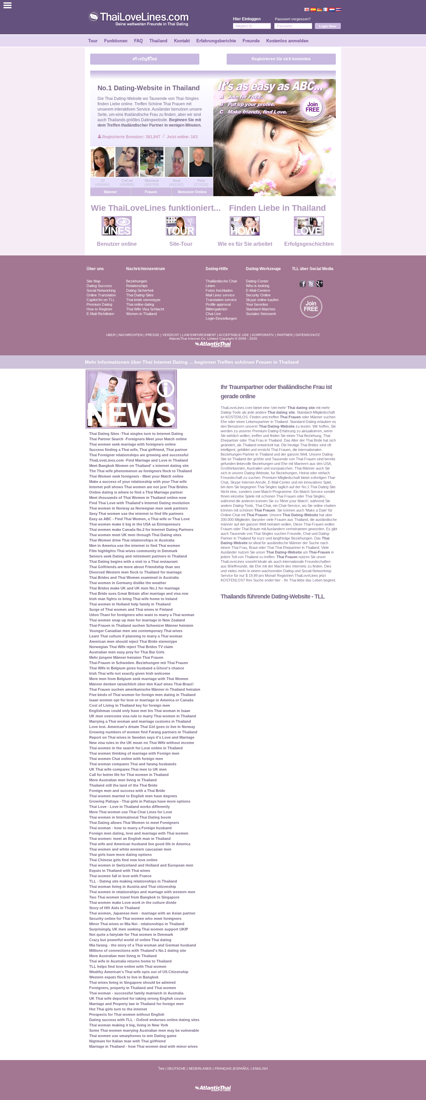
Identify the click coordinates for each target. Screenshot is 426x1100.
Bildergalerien (216, 309)
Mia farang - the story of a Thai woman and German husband (142, 945)
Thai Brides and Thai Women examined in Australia (134, 577)
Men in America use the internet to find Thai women (134, 546)
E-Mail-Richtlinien (100, 314)
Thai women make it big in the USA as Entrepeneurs (134, 524)
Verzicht (170, 335)
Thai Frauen (174, 104)
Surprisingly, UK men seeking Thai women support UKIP (138, 929)
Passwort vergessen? (293, 19)
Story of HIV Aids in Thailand (114, 908)
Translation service (221, 300)
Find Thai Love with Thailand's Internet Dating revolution (139, 503)
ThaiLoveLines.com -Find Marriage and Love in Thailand (138, 460)
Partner (285, 335)
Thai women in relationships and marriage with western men (142, 892)
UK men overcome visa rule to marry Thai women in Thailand (142, 716)
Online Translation (101, 295)
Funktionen (115, 40)
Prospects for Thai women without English (126, 1014)
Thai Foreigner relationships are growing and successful (138, 455)
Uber (110, 335)
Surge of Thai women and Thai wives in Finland (131, 609)
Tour (93, 40)
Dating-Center (257, 281)
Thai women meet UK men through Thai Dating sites (135, 535)
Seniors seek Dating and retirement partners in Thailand (138, 556)
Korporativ (263, 335)
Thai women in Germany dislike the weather (127, 583)
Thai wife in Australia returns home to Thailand (130, 961)
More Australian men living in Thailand (123, 780)
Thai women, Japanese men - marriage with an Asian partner (142, 913)
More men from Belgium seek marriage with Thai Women (138, 679)
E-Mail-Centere (258, 290)
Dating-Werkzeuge (263, 268)
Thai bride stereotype (143, 300)
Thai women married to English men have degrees (133, 796)
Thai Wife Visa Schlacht (145, 309)
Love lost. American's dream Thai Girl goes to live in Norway (142, 727)
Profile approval (218, 304)
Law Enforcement (199, 335)
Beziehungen (136, 281)
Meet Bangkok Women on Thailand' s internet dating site (139, 466)
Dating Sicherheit (139, 290)
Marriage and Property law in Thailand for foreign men (136, 1004)
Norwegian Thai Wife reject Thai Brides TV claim (131, 647)
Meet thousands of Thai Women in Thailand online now (137, 498)
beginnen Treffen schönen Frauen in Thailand (246, 362)
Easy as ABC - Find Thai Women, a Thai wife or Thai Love (139, 519)
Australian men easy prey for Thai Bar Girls (126, 652)
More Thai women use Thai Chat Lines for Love (130, 812)
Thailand (158, 40)
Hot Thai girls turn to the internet (118, 1009)
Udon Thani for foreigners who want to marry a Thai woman (141, 615)
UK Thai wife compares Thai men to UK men (128, 769)
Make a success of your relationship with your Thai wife (138, 482)
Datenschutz (308, 335)
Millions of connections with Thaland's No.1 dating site (137, 950)
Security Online (258, 295)
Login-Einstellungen (221, 318)
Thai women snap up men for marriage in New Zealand (137, 620)
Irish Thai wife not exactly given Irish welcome (129, 673)
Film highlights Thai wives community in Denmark (133, 551)
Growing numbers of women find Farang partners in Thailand (143, 732)
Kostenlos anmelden (287, 40)
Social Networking (101, 290)
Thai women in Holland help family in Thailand (130, 604)
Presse (152, 335)
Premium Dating (99, 304)
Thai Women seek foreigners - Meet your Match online (136, 476)
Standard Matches (261, 309)
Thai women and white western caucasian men (130, 849)
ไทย (161, 1068)
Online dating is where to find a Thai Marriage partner (136, 492)
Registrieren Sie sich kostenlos (281, 59)
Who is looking (257, 286)
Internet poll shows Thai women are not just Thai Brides (138, 487)
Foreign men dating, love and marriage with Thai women (138, 833)
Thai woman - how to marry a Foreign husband (130, 828)
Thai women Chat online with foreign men (126, 759)
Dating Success (99, 286)
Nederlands (200, 1068)
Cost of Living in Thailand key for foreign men (129, 705)
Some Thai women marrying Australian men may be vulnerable (144, 1030)
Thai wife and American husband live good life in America (139, 844)
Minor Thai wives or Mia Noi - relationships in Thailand (136, 924)
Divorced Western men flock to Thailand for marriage (135, 572)
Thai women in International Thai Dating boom (130, 817)
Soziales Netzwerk (261, 314)
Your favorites (257, 304)
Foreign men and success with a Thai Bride (127, 791)
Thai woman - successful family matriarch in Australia (136, 993)
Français (223, 1068)
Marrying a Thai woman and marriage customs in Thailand (140, 721)
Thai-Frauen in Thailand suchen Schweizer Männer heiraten (141, 625)
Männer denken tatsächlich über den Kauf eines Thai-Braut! (141, 684)
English (260, 1068)
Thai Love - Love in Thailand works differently (129, 807)
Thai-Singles (187, 98)
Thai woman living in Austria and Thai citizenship (132, 887)
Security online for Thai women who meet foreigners (135, 918)
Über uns (95, 268)
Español (242, 1068)
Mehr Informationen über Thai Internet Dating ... (139, 362)
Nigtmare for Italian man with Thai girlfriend (127, 1041)
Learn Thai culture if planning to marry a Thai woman (135, 636)
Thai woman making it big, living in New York (128, 1025)
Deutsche (176, 1068)
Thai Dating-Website (123, 98)
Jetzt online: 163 (182, 137)
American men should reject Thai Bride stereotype (133, 641)
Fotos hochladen (219, 290)
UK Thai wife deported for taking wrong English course (137, 998)
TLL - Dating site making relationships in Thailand (133, 881)
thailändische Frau (141, 114)
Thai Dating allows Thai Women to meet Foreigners (134, 823)
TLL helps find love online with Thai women (127, 966)
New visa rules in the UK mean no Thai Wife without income (141, 743)
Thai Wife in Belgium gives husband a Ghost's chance (136, 668)
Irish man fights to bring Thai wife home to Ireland (133, 599)
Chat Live (213, 314)
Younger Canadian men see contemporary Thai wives (135, 631)
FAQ (138, 40)
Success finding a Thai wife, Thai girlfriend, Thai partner (138, 450)
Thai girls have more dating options (120, 855)
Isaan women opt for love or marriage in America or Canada (141, 700)
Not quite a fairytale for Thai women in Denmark (131, 934)
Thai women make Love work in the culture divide (132, 903)
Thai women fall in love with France (120, 876)
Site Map (94, 281)
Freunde (251, 40)
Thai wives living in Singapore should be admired (132, 982)
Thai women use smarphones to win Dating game (132, 1036)
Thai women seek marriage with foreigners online (132, 444)
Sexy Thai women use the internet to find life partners (136, 514)
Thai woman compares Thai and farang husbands (132, 764)
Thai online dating (140, 304)
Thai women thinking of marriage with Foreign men (134, 753)
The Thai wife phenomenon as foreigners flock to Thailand (140, 471)
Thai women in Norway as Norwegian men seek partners (138, 508)
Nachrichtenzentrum (145, 268)
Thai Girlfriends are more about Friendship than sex (134, 567)
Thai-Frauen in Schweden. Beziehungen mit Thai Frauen (138, 663)
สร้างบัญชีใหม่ (144, 59)
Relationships (137, 286)
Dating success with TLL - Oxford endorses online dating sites (144, 1020)
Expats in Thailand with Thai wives (119, 871)
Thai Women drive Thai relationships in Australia (131, 540)
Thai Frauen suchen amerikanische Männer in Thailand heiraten (144, 689)
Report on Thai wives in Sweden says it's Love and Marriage (141, 737)
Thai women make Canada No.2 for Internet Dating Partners (141, 530)
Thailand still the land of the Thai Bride (123, 785)
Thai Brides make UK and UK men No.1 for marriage (134, 588)
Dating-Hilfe (217, 268)
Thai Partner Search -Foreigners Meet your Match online (138, 439)
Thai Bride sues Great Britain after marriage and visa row (138, 593)
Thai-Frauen (319, 552)
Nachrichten (130, 335)
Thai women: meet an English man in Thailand (130, 839)
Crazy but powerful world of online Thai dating (130, 940)
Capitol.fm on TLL (101, 300)
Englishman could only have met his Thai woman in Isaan (139, 711)
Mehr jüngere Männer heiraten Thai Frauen (126, 657)
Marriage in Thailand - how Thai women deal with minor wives (143, 1046)
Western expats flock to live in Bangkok (123, 977)
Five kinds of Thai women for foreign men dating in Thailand (142, 695)
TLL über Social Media (312, 268)
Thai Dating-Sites (140, 295)
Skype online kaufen (262, 300)
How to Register (99, 309)
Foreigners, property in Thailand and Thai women (132, 988)
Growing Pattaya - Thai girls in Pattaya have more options (139, 801)
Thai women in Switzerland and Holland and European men (141, 865)
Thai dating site (301, 408)
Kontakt (182, 40)
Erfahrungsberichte (216, 40)
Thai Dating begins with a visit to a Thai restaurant (133, 561)
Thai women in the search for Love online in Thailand (136, 748)
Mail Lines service (220, 295)
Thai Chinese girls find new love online (123, 860)
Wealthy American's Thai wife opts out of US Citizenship (138, 972)
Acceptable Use (234, 335)
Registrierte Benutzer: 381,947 (131, 137)
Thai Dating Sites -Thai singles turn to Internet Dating (136, 434)
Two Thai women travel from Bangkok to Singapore (134, 897)
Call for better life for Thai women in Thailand (129, 775)
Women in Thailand (141, 314)
